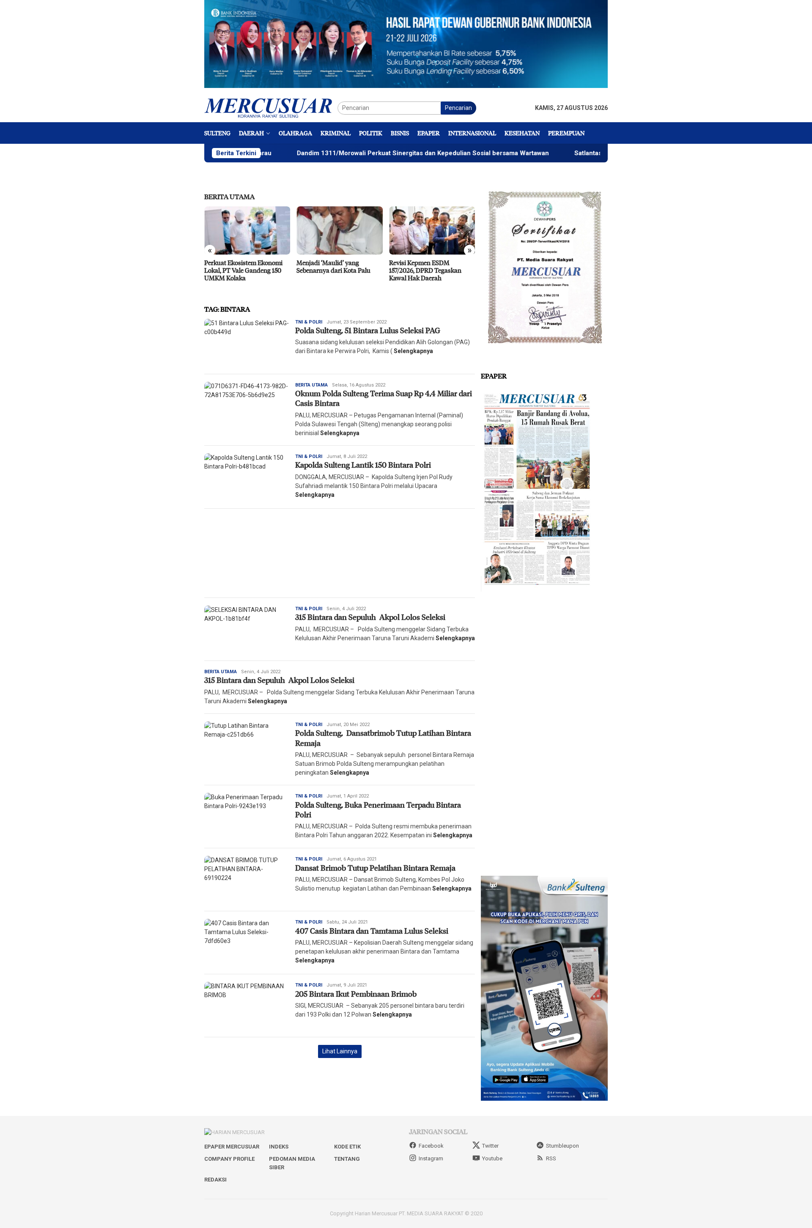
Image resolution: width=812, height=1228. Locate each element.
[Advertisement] (339, 553)
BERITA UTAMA (229, 196)
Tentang (347, 1159)
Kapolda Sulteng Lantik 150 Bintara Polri (364, 465)
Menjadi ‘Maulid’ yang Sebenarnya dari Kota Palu (333, 266)
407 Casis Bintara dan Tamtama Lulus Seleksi (371, 931)
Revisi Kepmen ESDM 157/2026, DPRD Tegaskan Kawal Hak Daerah (425, 270)
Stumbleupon (562, 1146)
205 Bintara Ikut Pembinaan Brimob (356, 994)
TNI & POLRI (308, 322)
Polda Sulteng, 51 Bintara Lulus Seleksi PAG (368, 330)
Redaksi (215, 1179)
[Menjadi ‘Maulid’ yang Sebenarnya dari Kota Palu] (339, 230)
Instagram (431, 1158)
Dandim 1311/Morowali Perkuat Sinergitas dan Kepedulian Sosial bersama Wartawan (362, 153)
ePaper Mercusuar (231, 1146)
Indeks (278, 1146)
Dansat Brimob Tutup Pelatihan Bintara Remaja (375, 868)
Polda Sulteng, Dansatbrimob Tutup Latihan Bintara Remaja (383, 738)
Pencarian (458, 107)
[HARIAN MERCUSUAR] (270, 107)
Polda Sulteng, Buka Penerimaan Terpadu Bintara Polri (378, 810)
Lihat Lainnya (339, 1051)
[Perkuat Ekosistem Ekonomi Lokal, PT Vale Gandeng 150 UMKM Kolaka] (247, 230)
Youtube (492, 1158)
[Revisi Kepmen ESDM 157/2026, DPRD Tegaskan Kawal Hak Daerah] (432, 230)
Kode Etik (347, 1146)
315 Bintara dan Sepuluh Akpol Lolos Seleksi (371, 617)
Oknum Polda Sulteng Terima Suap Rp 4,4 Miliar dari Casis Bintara (383, 398)
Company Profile (229, 1159)
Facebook (431, 1146)
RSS (551, 1158)
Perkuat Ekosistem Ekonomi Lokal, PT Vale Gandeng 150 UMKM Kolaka (243, 270)
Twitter (490, 1146)
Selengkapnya (413, 351)
